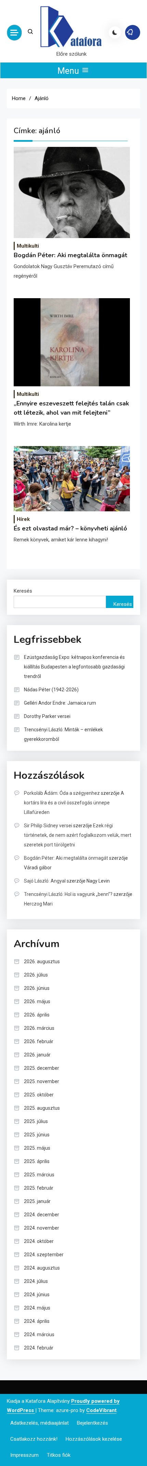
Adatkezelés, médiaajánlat (39, 1423)
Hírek (23, 519)
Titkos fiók (58, 1455)
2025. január (37, 1201)
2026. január (37, 1054)
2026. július (36, 975)
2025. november (41, 1081)
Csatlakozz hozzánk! (33, 1439)
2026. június (37, 988)
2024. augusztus (42, 1268)
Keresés (23, 591)
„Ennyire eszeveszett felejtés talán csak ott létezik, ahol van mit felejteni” (71, 408)
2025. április (37, 1161)
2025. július (36, 1121)
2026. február (38, 1041)
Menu (69, 71)
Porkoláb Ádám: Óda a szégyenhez (62, 793)
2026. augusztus (42, 961)
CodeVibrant (101, 1410)
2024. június (37, 1294)
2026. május (37, 1001)
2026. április (37, 1015)
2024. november (41, 1228)
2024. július (36, 1281)
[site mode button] (115, 32)
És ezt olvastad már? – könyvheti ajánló (70, 528)
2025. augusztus (42, 1108)
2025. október (39, 1094)
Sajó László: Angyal (45, 881)
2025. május (37, 1148)
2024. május (37, 1308)
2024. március (39, 1334)
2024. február (38, 1348)
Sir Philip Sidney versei (48, 825)
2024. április (37, 1321)
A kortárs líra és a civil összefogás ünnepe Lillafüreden (74, 802)
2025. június (37, 1134)
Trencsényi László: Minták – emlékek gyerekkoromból (63, 734)
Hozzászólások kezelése (94, 1439)
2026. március (39, 1028)
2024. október (39, 1241)
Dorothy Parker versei (47, 716)
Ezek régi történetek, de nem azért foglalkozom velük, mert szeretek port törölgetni (77, 835)
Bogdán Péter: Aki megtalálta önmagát (70, 255)
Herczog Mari (38, 904)
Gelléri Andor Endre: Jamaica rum (60, 703)
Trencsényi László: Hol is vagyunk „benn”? (68, 894)
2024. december (41, 1214)
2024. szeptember (44, 1254)
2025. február (38, 1188)
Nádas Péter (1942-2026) (51, 689)
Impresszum (24, 1455)
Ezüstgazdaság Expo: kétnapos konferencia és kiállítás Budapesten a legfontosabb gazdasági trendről (74, 666)
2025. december (41, 1068)
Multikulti (28, 246)
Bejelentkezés (92, 1423)
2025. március (39, 1174)
